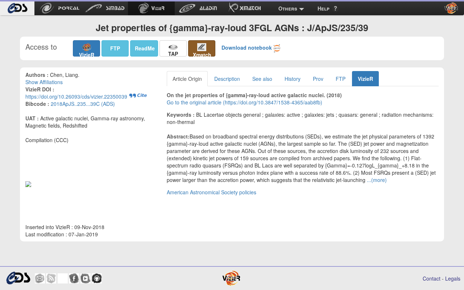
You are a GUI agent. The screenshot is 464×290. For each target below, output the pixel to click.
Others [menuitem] (287, 8)
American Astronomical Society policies (211, 192)
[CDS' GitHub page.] (97, 278)
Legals (452, 278)
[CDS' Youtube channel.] (85, 278)
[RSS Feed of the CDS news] (51, 278)
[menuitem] (17, 8)
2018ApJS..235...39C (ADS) (83, 103)
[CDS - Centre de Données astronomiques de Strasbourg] (18, 278)
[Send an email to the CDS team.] (40, 278)
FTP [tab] (340, 78)
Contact (431, 278)
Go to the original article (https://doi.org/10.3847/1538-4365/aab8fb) (244, 102)
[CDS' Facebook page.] (74, 278)
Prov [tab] (318, 78)
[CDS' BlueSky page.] (63, 278)
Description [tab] (227, 78)
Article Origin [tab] (187, 78)
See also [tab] (262, 78)
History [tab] (293, 78)
